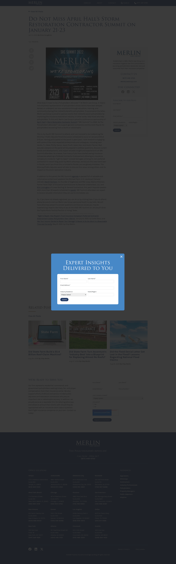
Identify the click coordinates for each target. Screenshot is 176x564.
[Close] (121, 257)
